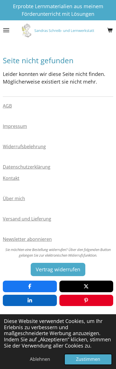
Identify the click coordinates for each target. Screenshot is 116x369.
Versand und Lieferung (27, 219)
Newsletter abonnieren (27, 239)
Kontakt (11, 178)
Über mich (14, 198)
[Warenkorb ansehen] (110, 30)
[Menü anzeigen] (6, 30)
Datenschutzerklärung (26, 167)
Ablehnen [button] (40, 359)
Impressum (15, 126)
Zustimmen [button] (88, 359)
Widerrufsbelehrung (24, 146)
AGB (7, 106)
